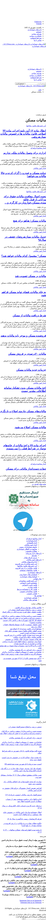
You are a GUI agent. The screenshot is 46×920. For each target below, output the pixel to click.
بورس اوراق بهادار (30, 558)
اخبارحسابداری (31, 541)
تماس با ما (38, 40)
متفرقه (34, 555)
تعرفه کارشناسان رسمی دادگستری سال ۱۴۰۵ (24, 819)
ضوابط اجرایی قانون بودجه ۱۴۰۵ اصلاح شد (26, 629)
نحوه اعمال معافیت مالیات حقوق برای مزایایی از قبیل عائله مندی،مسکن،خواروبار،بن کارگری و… (25, 199)
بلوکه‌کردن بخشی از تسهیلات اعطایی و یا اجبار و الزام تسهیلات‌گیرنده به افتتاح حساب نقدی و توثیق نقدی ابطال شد (21, 654)
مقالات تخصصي (31, 551)
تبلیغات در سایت (35, 36)
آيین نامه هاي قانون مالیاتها (36, 126)
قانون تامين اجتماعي (29, 585)
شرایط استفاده (36, 38)
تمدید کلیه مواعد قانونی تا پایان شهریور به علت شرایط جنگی (22, 752)
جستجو (39, 32)
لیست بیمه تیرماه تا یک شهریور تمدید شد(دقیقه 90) (23, 764)
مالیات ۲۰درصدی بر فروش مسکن (27, 353)
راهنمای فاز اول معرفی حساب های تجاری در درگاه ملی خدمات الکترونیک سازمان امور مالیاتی (21, 770)
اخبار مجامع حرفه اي (38, 148)
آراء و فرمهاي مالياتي (29, 562)
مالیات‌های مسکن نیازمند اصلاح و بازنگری (23, 411)
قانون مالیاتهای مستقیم (28, 570)
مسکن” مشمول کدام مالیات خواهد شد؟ (23, 255)
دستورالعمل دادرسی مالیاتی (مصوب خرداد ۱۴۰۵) (23, 795)
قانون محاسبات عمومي (28, 591)
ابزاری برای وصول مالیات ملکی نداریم (24, 152)
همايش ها (38, 596)
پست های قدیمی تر (39, 484)
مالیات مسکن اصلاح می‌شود (30, 427)
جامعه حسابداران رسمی (28, 547)
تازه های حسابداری (35, 30)
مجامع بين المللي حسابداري (27, 549)
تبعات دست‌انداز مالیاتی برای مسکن (26, 468)
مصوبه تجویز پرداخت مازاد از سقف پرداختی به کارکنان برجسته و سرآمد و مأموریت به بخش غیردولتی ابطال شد (21, 732)
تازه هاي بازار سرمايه (34, 553)
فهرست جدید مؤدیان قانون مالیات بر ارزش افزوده (23, 635)
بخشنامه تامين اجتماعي (28, 583)
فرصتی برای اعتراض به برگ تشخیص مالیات (25, 650)
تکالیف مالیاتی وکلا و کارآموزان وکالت (27, 637)
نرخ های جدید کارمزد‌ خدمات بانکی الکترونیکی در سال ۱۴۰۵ (22, 807)
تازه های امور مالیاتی (34, 560)
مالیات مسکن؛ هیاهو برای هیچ (29, 220)
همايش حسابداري (30, 598)
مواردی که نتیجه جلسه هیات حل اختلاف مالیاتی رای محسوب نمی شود (22, 783)
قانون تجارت (32, 587)
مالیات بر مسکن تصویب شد (30, 276)
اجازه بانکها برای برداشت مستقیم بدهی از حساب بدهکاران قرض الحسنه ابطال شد (24, 800)
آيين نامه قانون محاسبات (28, 581)
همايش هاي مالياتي (30, 600)
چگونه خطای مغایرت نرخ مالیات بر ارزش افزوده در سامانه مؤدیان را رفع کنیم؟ (22, 824)
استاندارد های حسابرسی (28, 574)
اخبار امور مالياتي (39, 168)
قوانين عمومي (32, 593)
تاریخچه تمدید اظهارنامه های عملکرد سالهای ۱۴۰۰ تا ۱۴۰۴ (22, 831)
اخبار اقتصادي (32, 543)
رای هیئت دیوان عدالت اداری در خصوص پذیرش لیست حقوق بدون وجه (22, 759)
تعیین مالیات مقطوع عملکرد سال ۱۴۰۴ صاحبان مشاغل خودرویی (21, 776)
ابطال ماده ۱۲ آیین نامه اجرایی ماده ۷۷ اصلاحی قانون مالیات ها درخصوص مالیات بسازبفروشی (23, 133)
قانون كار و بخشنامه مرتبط (27, 589)
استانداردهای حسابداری (28, 577)
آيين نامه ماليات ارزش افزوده (26, 564)
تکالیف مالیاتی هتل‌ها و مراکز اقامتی (28, 608)
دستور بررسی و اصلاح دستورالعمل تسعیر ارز (25, 610)
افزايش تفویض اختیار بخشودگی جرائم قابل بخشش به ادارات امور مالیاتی (22, 789)
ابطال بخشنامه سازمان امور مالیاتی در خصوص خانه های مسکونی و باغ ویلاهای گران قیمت (22, 813)
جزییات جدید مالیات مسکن (31, 369)
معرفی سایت (37, 34)
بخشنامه (9, 856)
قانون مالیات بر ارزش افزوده (26, 568)
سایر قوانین (37, 579)
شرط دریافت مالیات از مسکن (29, 315)
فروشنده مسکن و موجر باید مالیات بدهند (23, 335)
